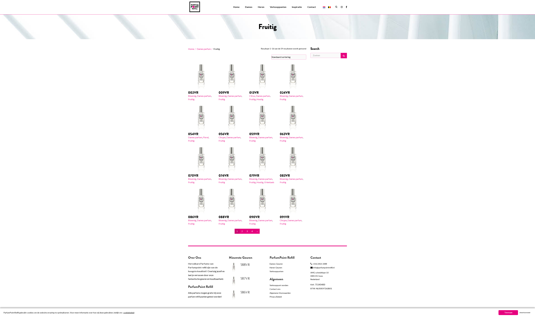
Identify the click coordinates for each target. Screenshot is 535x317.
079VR (254, 175)
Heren (261, 7)
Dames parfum (204, 49)
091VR (284, 217)
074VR (224, 175)
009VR (224, 92)
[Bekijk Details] (201, 76)
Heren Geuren (276, 267)
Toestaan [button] (508, 313)
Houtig (259, 99)
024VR (285, 92)
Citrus (252, 96)
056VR (224, 134)
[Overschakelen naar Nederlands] (324, 7)
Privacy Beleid (276, 297)
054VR (193, 134)
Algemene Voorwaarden (280, 293)
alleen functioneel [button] (524, 312)
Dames (248, 7)
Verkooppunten (278, 7)
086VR (193, 217)
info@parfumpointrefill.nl (324, 267)
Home (236, 7)
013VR (254, 92)
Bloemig (192, 96)
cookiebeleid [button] (128, 312)
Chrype (222, 137)
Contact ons (275, 289)
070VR (193, 175)
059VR (254, 134)
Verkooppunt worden (279, 285)
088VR (224, 217)
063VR (285, 134)
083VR (285, 175)
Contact (311, 7)
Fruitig (191, 99)
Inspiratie (297, 7)
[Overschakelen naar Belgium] (329, 7)
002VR (193, 92)
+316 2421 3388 (320, 264)
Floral (206, 137)
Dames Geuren (276, 264)
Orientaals (269, 182)
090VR (254, 217)
